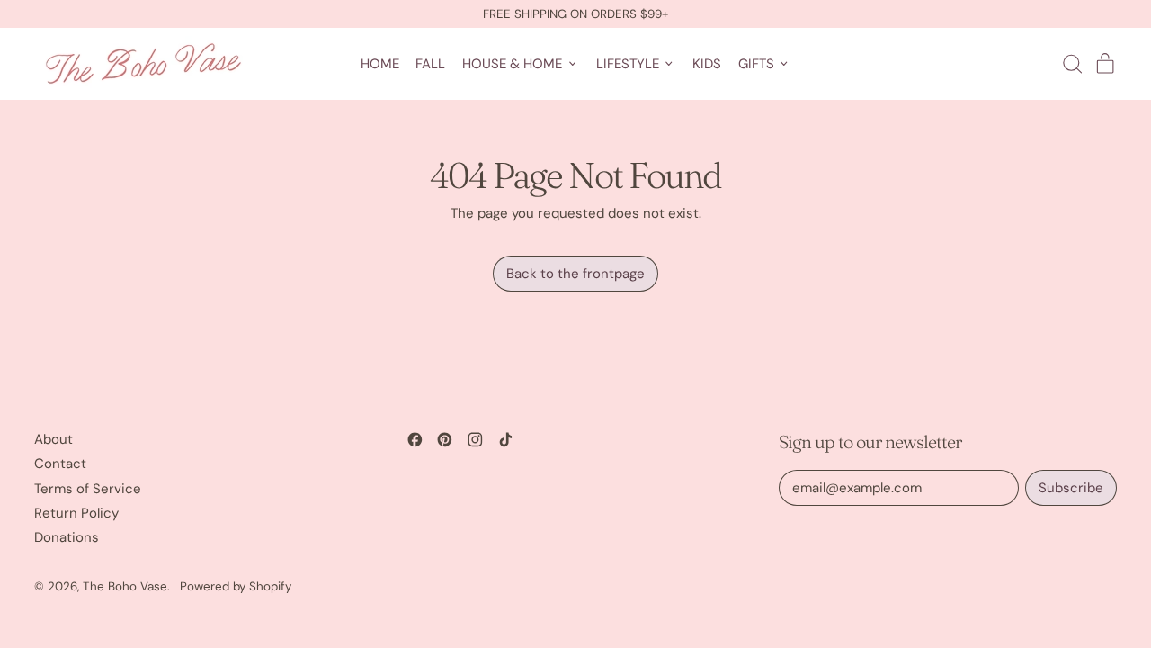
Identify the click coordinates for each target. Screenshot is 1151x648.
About (53, 439)
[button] (1072, 64)
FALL (430, 64)
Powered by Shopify (235, 586)
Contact (60, 463)
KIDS (706, 64)
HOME (380, 64)
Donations (66, 537)
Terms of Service (87, 489)
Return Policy (76, 513)
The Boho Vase (125, 586)
